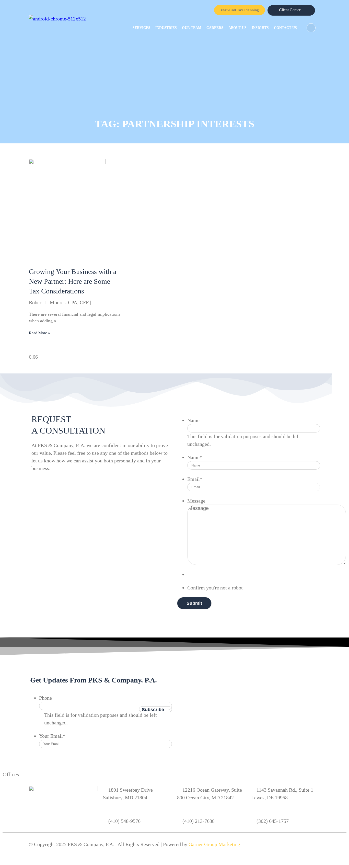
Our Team (191, 28)
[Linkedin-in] (211, 663)
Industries (166, 28)
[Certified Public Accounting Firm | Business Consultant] (57, 18)
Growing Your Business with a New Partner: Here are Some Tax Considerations (72, 281)
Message (196, 501)
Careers (214, 28)
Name (193, 420)
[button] (311, 27)
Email (194, 479)
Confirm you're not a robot (215, 587)
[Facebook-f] (191, 663)
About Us (237, 28)
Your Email (52, 736)
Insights (260, 28)
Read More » (39, 333)
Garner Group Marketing (214, 844)
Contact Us (285, 28)
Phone (45, 698)
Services (141, 28)
